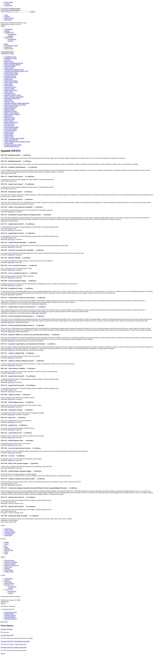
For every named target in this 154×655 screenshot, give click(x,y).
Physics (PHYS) (9, 121)
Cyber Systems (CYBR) (11, 74)
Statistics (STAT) (9, 137)
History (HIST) (8, 92)
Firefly (6, 547)
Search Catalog (5, 11)
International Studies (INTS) (12, 98)
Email (6, 553)
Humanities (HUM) (9, 93)
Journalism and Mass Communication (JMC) (16, 103)
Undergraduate (8, 29)
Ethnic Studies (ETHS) (10, 80)
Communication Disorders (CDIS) (14, 69)
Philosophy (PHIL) (9, 119)
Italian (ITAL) (8, 100)
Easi (5, 545)
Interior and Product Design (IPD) (13, 96)
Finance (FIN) (8, 84)
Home (6, 44)
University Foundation (10, 562)
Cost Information (9, 533)
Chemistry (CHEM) (10, 66)
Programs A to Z (9, 32)
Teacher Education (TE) (11, 140)
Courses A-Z (8, 47)
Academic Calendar (9, 532)
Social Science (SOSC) (10, 129)
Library (6, 552)
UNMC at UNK (9, 571)
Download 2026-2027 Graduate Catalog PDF (13, 647)
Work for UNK (8, 550)
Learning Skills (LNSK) (11, 106)
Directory (3, 603)
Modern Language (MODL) (12, 114)
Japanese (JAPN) (9, 101)
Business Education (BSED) (12, 64)
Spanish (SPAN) (9, 133)
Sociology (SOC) (9, 132)
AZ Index (7, 4)
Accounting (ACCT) (10, 56)
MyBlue (6, 542)
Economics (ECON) (10, 76)
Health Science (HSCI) (10, 90)
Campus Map (8, 535)
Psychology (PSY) (9, 124)
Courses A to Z (9, 37)
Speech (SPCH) (8, 135)
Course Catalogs (9, 530)
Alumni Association (9, 563)
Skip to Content (8, 2)
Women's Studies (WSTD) (11, 146)
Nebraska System (9, 560)
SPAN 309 (43, 304)
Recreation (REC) (9, 125)
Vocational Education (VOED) (13, 145)
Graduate (6, 31)
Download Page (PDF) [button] (7, 635)
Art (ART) (7, 60)
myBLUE (7, 16)
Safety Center (8, 567)
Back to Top (4, 622)
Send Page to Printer (6, 629)
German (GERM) (9, 88)
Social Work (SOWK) (10, 130)
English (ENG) (8, 79)
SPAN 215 (11, 322)
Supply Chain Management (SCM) (14, 138)
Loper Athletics (8, 570)
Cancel (3, 653)
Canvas (6, 544)
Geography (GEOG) (10, 87)
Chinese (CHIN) (9, 68)
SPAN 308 (35, 304)
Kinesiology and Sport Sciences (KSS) (15, 105)
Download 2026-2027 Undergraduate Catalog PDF (15, 641)
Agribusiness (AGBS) (10, 58)
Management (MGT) (10, 108)
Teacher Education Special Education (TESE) (17, 141)
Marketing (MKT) (9, 109)
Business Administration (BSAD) (13, 63)
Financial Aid (8, 529)
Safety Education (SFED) (11, 127)
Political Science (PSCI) (11, 122)
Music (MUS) (8, 116)
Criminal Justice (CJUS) (11, 72)
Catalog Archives (9, 18)
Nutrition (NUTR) (9, 117)
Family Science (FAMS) (11, 82)
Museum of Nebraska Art (11, 565)
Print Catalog (8, 19)
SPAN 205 (11, 254)
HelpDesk (7, 548)
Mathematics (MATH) (10, 111)
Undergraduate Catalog (10, 45)
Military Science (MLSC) (11, 113)
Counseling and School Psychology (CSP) (16, 71)
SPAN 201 (11, 211)
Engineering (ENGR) (10, 77)
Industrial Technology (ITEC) (12, 95)
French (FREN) (8, 85)
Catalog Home (8, 5)
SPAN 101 (11, 230)
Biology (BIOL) (8, 61)
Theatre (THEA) (9, 143)
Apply (6, 15)
